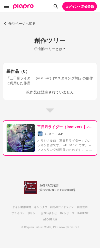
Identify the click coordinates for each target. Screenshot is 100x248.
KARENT (82, 213)
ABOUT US (50, 219)
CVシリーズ (67, 213)
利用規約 (82, 207)
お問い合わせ (49, 213)
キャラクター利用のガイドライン (54, 207)
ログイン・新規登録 (79, 6)
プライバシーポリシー (25, 213)
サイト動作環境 (22, 207)
